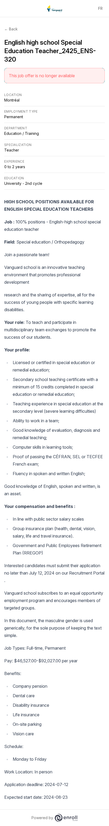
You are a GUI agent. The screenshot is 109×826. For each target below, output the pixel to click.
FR (100, 8)
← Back (11, 29)
